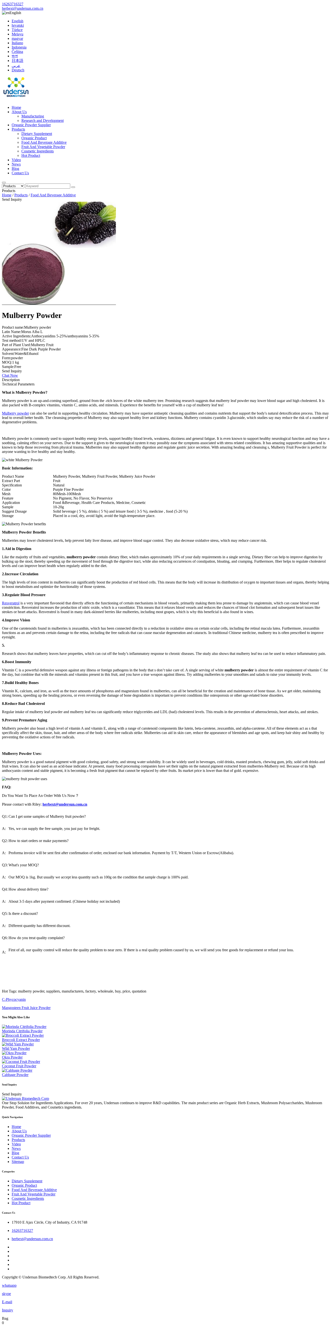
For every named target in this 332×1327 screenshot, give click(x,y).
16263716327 (12, 4)
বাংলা (15, 56)
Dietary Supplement (36, 134)
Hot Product (30, 155)
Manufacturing (32, 116)
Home (16, 107)
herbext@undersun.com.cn (22, 8)
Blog (15, 169)
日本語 (17, 60)
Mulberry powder (15, 413)
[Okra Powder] (14, 1053)
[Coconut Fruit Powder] (21, 1062)
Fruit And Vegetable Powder (43, 147)
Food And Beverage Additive (44, 142)
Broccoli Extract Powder (21, 1040)
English (17, 21)
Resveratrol (10, 603)
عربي (16, 66)
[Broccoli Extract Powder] (23, 1035)
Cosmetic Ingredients (37, 151)
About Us (19, 112)
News (16, 164)
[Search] (4, 182)
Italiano (17, 43)
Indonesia (19, 47)
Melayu (17, 34)
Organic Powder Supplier (31, 125)
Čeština (17, 52)
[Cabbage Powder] (17, 1070)
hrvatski (18, 25)
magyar (17, 38)
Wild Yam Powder (16, 1048)
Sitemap (18, 1162)
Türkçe (17, 30)
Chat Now (10, 375)
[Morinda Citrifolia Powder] (24, 1027)
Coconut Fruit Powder (19, 1066)
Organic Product (34, 138)
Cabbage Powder (15, 1075)
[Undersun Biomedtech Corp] (16, 99)
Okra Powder (12, 1057)
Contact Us (20, 173)
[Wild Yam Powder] (18, 1044)
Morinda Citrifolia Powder (22, 1031)
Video (16, 160)
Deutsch (18, 70)
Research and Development (42, 120)
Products (18, 129)
